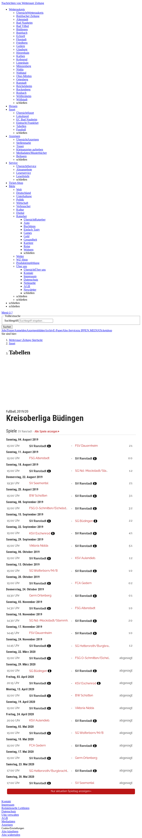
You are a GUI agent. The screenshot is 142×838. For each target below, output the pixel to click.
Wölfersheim (23, 96)
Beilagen (21, 156)
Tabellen (21, 126)
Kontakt (28, 273)
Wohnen (28, 249)
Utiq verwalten (10, 814)
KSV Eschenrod (39, 533)
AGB (27, 286)
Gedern (20, 46)
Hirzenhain (22, 52)
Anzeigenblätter (35, 330)
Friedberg (22, 42)
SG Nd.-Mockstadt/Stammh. (94, 470)
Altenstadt (22, 19)
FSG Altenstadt (39, 458)
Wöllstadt (21, 99)
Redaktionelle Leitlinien (15, 808)
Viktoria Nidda (38, 545)
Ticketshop (105, 330)
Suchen (7, 326)
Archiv (49, 330)
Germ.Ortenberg (40, 595)
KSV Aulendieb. (85, 558)
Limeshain (22, 62)
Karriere (28, 242)
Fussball (21, 129)
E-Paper (57, 330)
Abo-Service (69, 330)
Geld (26, 236)
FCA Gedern (83, 583)
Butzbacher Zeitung (27, 16)
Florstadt (21, 39)
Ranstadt (21, 82)
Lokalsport (22, 116)
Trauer (20, 146)
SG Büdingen (84, 521)
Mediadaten (8, 821)
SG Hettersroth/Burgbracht (94, 646)
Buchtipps (30, 226)
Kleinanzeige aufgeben (29, 149)
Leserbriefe (22, 176)
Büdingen (22, 29)
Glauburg (21, 49)
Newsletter (30, 289)
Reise (27, 246)
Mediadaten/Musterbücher (31, 152)
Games (28, 232)
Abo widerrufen (10, 834)
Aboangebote (24, 169)
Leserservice (23, 172)
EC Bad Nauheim (26, 119)
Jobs (4, 330)
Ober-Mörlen (24, 76)
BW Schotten (38, 495)
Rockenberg (23, 89)
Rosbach (21, 92)
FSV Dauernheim (86, 445)
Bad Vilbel (22, 26)
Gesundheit (30, 239)
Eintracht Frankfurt (27, 122)
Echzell (20, 36)
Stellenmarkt (23, 142)
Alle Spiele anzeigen (46, 431)
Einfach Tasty (32, 229)
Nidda (19, 69)
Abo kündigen (9, 831)
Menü (4, 312)
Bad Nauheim (24, 22)
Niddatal (21, 72)
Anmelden (20, 330)
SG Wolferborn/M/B (43, 570)
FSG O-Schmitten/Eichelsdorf (49, 508)
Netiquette (30, 283)
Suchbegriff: (11, 320)
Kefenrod (21, 59)
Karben (20, 56)
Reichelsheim (24, 86)
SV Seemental (38, 483)
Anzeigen (7, 824)
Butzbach (21, 32)
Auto (27, 222)
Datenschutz (31, 279)
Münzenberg (23, 66)
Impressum (30, 276)
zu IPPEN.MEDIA (88, 330)
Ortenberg (22, 79)
